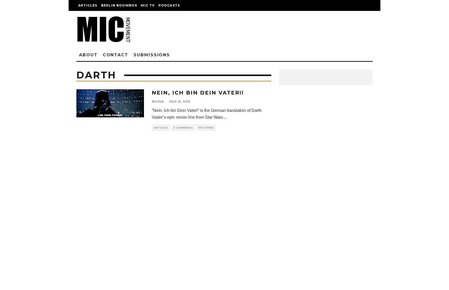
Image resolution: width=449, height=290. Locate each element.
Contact (115, 54)
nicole (158, 101)
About (88, 54)
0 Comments (183, 127)
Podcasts (169, 5)
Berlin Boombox (119, 5)
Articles (87, 5)
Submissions (152, 54)
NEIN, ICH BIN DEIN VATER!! (198, 93)
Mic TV (148, 5)
